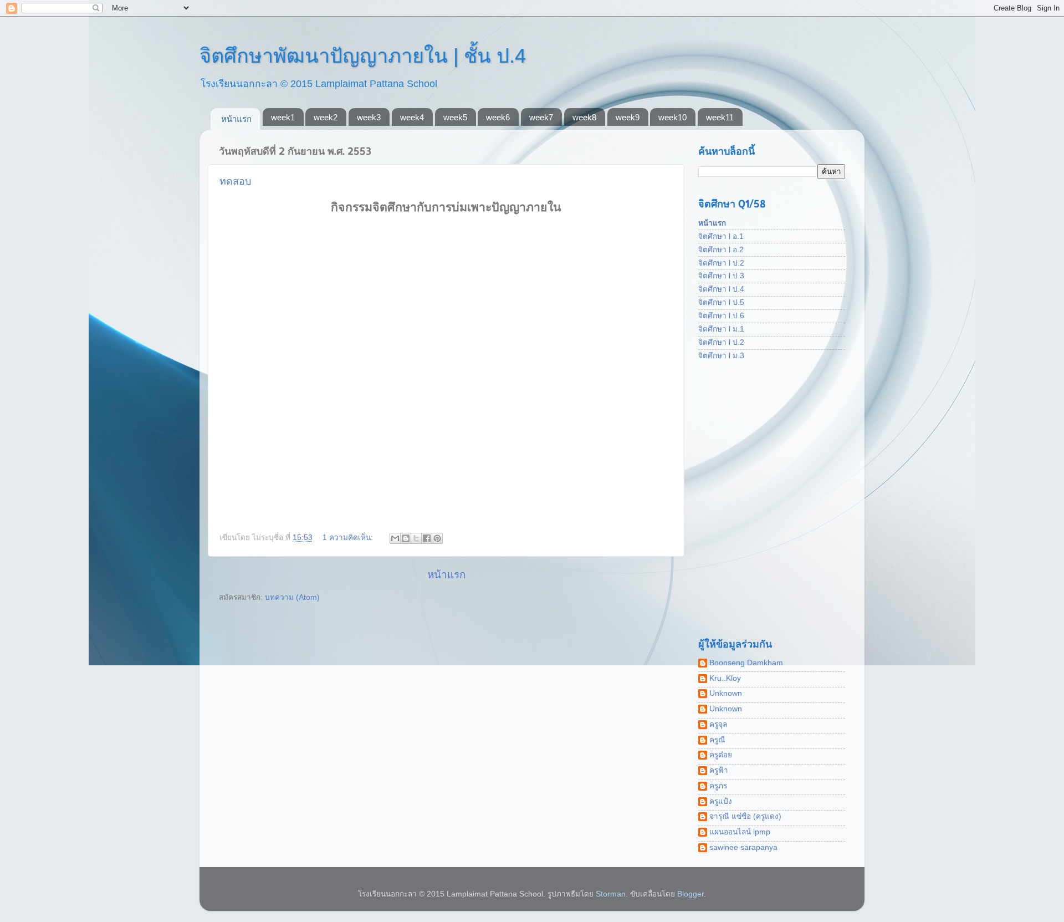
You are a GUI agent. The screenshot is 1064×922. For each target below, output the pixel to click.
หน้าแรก (236, 119)
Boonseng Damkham (746, 663)
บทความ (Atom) (292, 597)
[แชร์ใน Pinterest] (437, 538)
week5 (455, 117)
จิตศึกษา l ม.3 (721, 356)
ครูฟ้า (718, 770)
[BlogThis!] (405, 538)
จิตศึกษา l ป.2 (721, 263)
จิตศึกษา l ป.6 (721, 316)
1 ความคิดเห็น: (349, 537)
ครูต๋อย (720, 755)
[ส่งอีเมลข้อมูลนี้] (395, 538)
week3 (369, 117)
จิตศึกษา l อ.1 (721, 236)
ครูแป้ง (720, 801)
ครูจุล (718, 724)
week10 (672, 117)
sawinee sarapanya (743, 847)
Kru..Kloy (725, 678)
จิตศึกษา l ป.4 (721, 289)
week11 (720, 117)
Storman (611, 894)
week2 (325, 117)
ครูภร (718, 786)
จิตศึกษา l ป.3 (721, 276)
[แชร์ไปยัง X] (416, 538)
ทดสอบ (235, 181)
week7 (541, 117)
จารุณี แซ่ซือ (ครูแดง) (745, 816)
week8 (584, 117)
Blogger (690, 894)
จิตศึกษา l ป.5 (721, 302)
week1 (283, 117)
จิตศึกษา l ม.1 (721, 329)
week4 (412, 117)
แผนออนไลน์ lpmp (739, 832)
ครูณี (717, 740)
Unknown (725, 693)
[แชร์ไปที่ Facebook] (426, 538)
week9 (628, 117)
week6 (498, 117)
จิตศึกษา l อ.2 (721, 250)
